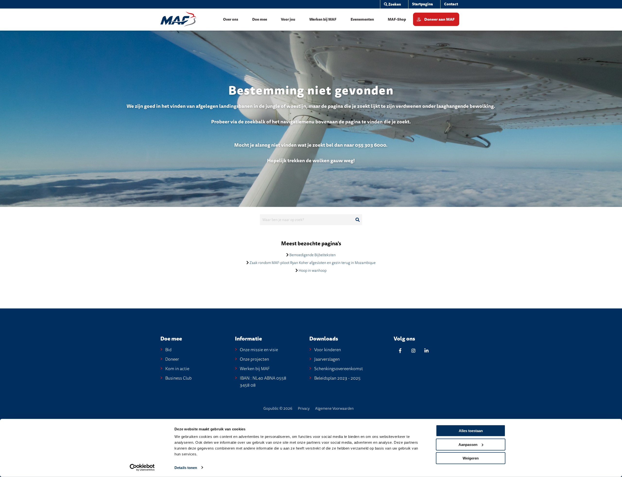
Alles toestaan (471, 431)
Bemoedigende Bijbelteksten (312, 255)
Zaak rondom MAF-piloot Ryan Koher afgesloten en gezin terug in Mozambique (313, 262)
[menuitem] (392, 4)
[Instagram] (413, 350)
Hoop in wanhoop (313, 270)
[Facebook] (400, 350)
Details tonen (185, 468)
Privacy (304, 408)
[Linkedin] (426, 350)
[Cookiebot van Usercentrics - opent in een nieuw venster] (142, 467)
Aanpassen (467, 444)
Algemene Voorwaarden (334, 408)
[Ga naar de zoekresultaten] (357, 220)
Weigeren (471, 458)
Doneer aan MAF (439, 19)
